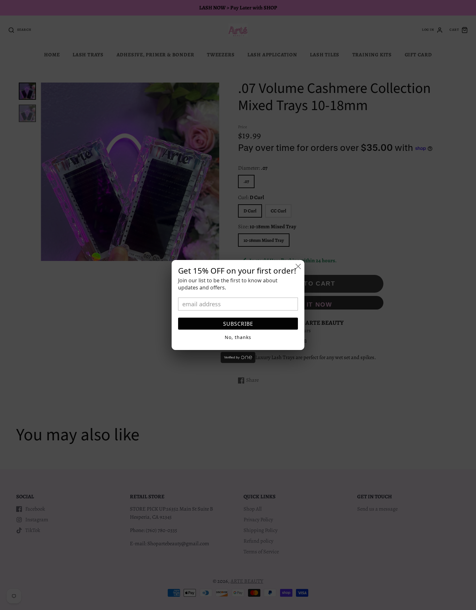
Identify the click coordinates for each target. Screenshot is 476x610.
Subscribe (238, 323)
